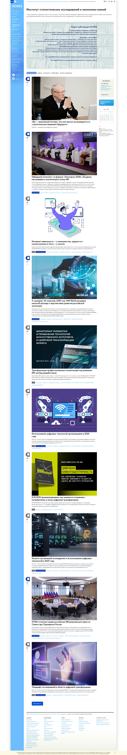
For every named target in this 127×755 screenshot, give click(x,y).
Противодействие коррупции (32, 733)
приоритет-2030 (67, 319)
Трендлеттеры (15, 44)
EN (106, 1)
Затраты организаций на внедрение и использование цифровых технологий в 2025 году (62, 559)
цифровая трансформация (37, 385)
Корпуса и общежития (30, 726)
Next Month (112, 109)
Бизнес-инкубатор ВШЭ (48, 735)
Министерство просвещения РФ (102, 722)
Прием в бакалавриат (48, 724)
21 (108, 118)
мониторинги (49, 252)
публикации (55, 252)
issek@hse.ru (17, 50)
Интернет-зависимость (87, 252)
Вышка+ (45, 726)
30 (112, 119)
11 (102, 116)
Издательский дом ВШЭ (83, 721)
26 (104, 119)
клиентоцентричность (58, 509)
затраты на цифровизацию (88, 570)
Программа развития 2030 (77, 319)
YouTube (15, 69)
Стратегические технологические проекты (69, 192)
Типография (81, 724)
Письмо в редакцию (17, 79)
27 (106, 119)
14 (108, 116)
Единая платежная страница (31, 745)
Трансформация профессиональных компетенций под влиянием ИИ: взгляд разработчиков (62, 371)
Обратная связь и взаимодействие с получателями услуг (51, 739)
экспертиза (55, 635)
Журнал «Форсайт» (16, 38)
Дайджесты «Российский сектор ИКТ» (17, 41)
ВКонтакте (16, 66)
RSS (14, 71)
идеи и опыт (49, 635)
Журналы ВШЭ (81, 728)
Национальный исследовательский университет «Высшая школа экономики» (41, 714)
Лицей (45, 719)
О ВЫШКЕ (28, 718)
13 (106, 116)
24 (100, 119)
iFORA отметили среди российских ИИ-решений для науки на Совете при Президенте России (61, 623)
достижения (42, 635)
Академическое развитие (66, 728)
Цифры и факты (29, 719)
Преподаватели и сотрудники (32, 724)
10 (100, 116)
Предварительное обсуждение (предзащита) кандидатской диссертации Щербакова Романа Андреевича (106, 87)
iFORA (66, 635)
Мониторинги (64, 723)
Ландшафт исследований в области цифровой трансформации (61, 687)
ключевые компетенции (88, 382)
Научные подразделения (62, 714)
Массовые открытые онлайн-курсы (103, 724)
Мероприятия (106, 81)
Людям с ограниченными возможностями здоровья (31, 743)
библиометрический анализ (70, 695)
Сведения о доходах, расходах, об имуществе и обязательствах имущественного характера (33, 736)
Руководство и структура (31, 721)
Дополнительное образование (50, 731)
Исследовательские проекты (67, 721)
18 (102, 118)
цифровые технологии (36, 448)
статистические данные (76, 252)
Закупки (27, 728)
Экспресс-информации (17, 36)
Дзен (15, 68)
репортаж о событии (44, 192)
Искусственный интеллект (85, 635)
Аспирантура (46, 730)
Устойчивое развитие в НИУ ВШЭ (32, 723)
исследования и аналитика (64, 252)
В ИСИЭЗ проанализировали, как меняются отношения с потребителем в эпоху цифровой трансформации (58, 498)
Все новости (37, 703)
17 (100, 118)
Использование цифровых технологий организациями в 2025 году (60, 435)
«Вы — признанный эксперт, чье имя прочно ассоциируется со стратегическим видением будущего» (61, 123)
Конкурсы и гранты (65, 730)
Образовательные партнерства (50, 737)
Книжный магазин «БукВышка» (84, 723)
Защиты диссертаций (65, 726)
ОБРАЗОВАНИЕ (47, 718)
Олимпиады (46, 723)
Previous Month (100, 109)
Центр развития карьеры (49, 733)
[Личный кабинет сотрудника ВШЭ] (112, 1)
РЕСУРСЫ (81, 718)
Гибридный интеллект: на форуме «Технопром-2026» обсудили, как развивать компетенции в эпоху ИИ (62, 178)
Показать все (104, 94)
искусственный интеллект (77, 382)
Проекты (14, 21)
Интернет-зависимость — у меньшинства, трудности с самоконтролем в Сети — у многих (57, 242)
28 (108, 119)
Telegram (15, 64)
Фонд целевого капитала (31, 731)
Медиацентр (81, 726)
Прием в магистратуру (48, 728)
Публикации (15, 13)
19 (104, 118)
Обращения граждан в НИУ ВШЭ (32, 730)
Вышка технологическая (55, 192)
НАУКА (63, 718)
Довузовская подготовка (49, 721)
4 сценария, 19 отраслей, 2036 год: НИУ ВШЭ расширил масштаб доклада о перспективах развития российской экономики (59, 303)
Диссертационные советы (66, 724)
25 (102, 119)
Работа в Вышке (29, 747)
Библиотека (81, 719)
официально (61, 635)
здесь (85, 752)
